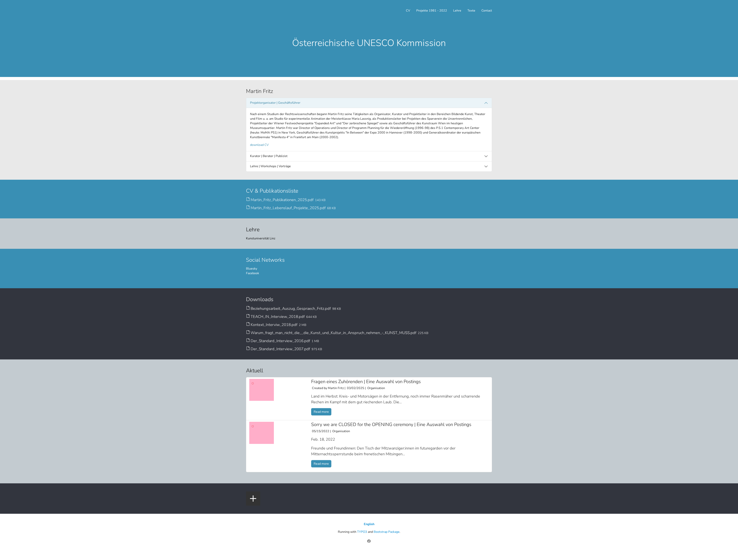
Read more (321, 412)
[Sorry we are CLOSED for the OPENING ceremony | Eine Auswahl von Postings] (261, 432)
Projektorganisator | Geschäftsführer (275, 103)
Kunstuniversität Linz (260, 238)
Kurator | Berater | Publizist (269, 156)
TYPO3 (362, 532)
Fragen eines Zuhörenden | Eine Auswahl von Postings (366, 381)
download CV (259, 145)
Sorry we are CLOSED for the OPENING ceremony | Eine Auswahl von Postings (391, 424)
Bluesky (251, 268)
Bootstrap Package (387, 532)
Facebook (252, 273)
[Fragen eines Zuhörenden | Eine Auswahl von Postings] (261, 390)
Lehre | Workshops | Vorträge (270, 166)
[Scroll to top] (729, 544)
